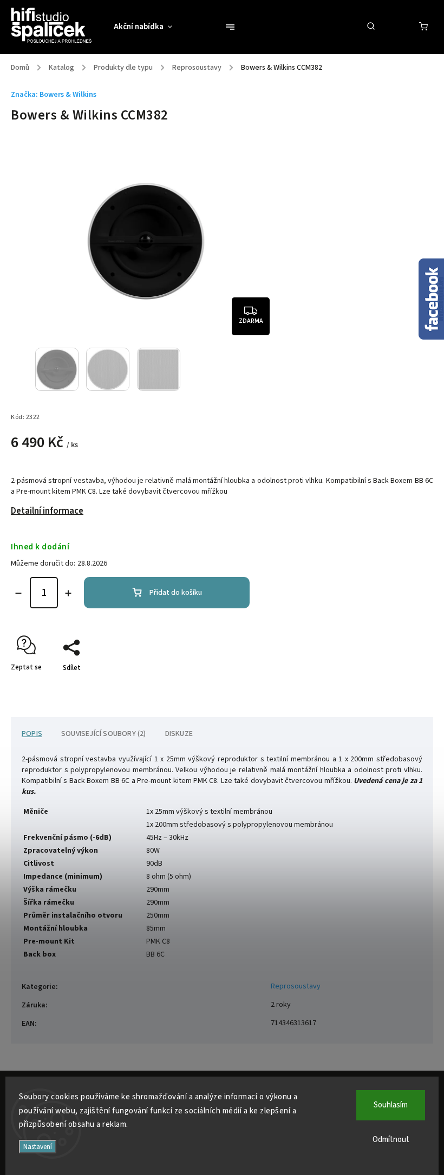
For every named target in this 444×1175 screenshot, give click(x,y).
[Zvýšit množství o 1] (68, 593)
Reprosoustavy (296, 986)
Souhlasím (391, 1105)
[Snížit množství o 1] (18, 593)
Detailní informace (47, 510)
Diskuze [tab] (179, 733)
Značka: (53, 94)
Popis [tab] (32, 733)
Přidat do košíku (175, 592)
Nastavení (37, 1146)
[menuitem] (148, 27)
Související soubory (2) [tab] (103, 733)
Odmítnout (391, 1139)
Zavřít (399, 687)
